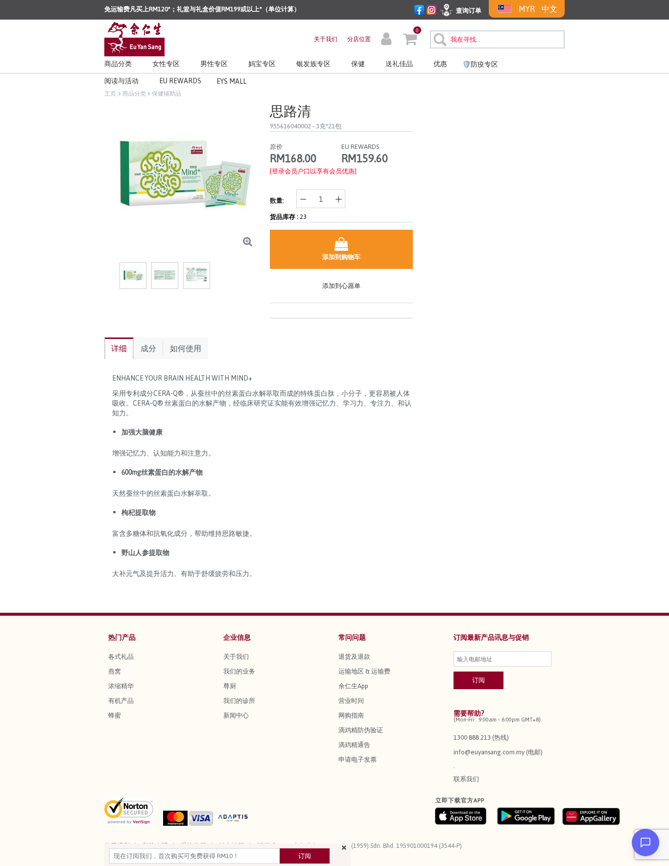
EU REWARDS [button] (180, 81)
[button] (386, 40)
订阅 (304, 856)
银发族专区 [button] (313, 64)
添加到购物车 (341, 257)
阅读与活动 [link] (121, 81)
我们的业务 (239, 671)
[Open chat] (645, 842)
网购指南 (351, 715)
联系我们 (466, 779)
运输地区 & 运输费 (364, 671)
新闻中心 (236, 715)
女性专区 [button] (166, 64)
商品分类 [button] (118, 64)
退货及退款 (354, 656)
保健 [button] (358, 64)
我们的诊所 (239, 700)
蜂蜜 (114, 715)
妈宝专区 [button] (262, 64)
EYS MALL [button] (231, 81)
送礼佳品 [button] (399, 64)
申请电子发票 (357, 759)
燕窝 (114, 671)
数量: (277, 200)
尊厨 (229, 686)
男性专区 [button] (214, 64)
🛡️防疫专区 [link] (480, 64)
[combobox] (497, 39)
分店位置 (359, 39)
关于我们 (325, 39)
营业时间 (351, 700)
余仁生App (353, 686)
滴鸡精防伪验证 (360, 730)
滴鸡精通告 (354, 744)
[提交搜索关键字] (438, 38)
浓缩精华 (121, 686)
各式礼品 (121, 656)
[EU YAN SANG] (134, 38)
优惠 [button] (440, 64)
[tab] (119, 348)
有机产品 (121, 700)
